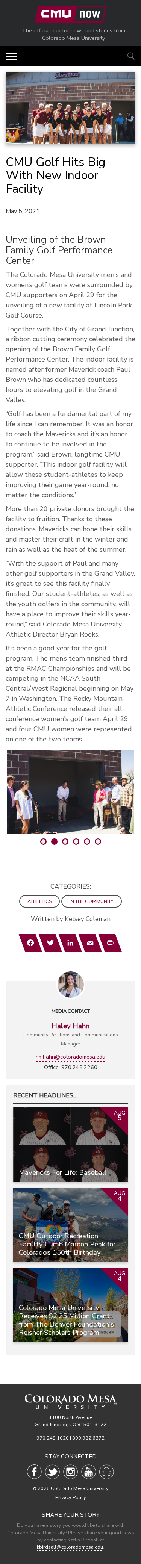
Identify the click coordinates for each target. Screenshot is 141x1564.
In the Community (92, 901)
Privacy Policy (70, 1497)
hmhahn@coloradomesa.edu (70, 1056)
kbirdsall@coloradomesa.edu (70, 1547)
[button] (11, 57)
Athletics (39, 901)
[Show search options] (131, 56)
